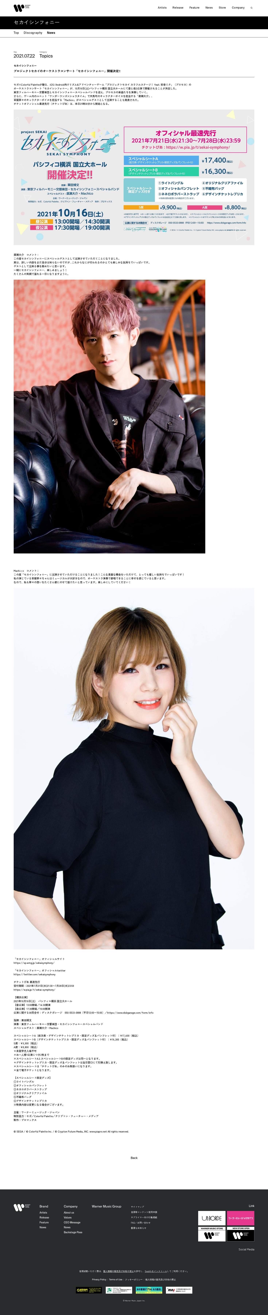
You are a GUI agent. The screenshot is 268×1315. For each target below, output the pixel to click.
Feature (194, 7)
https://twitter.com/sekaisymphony (35, 974)
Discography (33, 33)
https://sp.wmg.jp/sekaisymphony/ (34, 963)
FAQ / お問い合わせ (140, 1222)
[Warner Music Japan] (22, 1207)
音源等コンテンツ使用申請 (144, 1212)
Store (222, 7)
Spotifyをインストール (156, 1271)
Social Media (246, 1249)
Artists (162, 7)
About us (69, 1213)
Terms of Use (115, 1280)
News (51, 33)
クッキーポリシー (134, 1280)
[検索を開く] (251, 8)
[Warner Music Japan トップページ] (22, 8)
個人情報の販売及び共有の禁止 (118, 1271)
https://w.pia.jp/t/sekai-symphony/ (34, 989)
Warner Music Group (106, 1206)
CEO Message (72, 1222)
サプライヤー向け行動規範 (144, 1217)
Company (238, 7)
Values (67, 1217)
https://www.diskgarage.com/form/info (130, 1012)
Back (134, 1158)
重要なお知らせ (138, 1227)
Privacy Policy (99, 1280)
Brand (44, 1206)
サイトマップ (137, 1206)
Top (16, 33)
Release (177, 7)
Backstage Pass (73, 1232)
